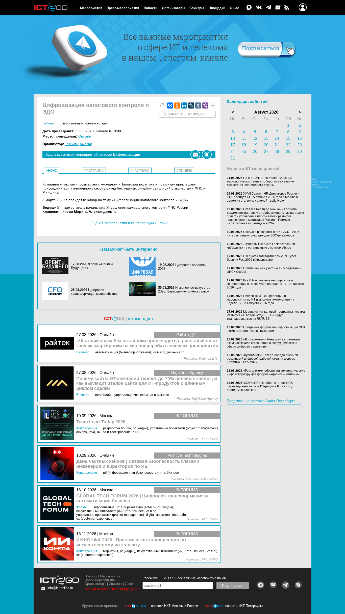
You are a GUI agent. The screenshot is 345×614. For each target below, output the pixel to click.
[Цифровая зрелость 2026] (143, 266)
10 (232, 138)
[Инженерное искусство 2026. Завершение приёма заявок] (143, 289)
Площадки (217, 8)
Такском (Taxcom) (78, 144)
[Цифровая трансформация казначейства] (56, 291)
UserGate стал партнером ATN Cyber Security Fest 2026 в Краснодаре (261, 257)
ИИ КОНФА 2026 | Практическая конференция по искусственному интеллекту (131, 542)
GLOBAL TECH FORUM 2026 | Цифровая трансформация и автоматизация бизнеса (142, 498)
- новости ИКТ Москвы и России (173, 606)
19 (255, 145)
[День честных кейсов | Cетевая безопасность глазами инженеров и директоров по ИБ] (58, 464)
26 (255, 151)
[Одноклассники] (177, 105)
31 (232, 158)
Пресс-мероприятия (123, 8)
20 (266, 145)
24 (232, 151)
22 (288, 145)
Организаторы (173, 8)
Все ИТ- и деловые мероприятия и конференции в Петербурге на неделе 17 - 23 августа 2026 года (265, 284)
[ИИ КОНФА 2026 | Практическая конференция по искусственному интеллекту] (58, 544)
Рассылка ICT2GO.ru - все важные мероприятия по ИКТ (185, 578)
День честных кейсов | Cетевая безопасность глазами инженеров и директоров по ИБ (137, 464)
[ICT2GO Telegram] (268, 8)
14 (277, 138)
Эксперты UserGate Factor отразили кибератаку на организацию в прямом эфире (261, 245)
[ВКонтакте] (170, 105)
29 (288, 151)
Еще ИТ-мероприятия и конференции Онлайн (129, 223)
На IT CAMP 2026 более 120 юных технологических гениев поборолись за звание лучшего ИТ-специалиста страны (260, 181)
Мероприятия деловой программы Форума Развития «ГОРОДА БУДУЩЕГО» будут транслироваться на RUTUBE (266, 315)
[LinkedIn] (184, 105)
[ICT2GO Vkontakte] (259, 8)
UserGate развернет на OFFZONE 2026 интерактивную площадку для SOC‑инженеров (263, 233)
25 (243, 151)
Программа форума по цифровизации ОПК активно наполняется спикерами (266, 329)
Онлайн (84, 136)
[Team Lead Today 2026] (58, 424)
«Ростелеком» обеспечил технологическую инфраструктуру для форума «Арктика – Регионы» (266, 372)
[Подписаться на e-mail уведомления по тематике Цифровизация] (195, 154)
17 (232, 145)
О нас (234, 8)
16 (299, 138)
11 (244, 138)
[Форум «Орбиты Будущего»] (56, 266)
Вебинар (48, 123)
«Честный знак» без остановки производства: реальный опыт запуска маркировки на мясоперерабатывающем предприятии (147, 343)
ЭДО (104, 123)
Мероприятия (91, 8)
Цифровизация (72, 123)
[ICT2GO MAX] (249, 8)
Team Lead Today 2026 (101, 421)
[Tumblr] (198, 105)
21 (277, 145)
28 (277, 151)
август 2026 (266, 112)
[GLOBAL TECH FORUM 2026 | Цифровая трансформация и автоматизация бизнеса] (58, 504)
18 (243, 145)
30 (299, 151)
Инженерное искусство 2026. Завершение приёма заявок (184, 289)
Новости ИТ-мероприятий (253, 169)
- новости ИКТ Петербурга (243, 606)
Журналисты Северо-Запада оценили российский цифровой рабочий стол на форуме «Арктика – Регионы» (262, 358)
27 (266, 151)
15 (288, 138)
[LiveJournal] (191, 105)
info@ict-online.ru (60, 588)
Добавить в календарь (187, 114)
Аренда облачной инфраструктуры (111, 589)
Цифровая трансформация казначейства (94, 292)
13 (266, 138)
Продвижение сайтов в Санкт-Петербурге (261, 401)
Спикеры (196, 8)
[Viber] (205, 105)
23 (299, 145)
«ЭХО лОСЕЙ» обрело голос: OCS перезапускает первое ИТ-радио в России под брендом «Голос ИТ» (260, 386)
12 (255, 138)
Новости (150, 8)
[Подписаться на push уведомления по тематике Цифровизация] (207, 154)
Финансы (92, 123)
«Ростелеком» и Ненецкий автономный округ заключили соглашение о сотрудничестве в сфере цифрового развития (263, 343)
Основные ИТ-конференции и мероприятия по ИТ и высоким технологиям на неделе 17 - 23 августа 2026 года (260, 299)
